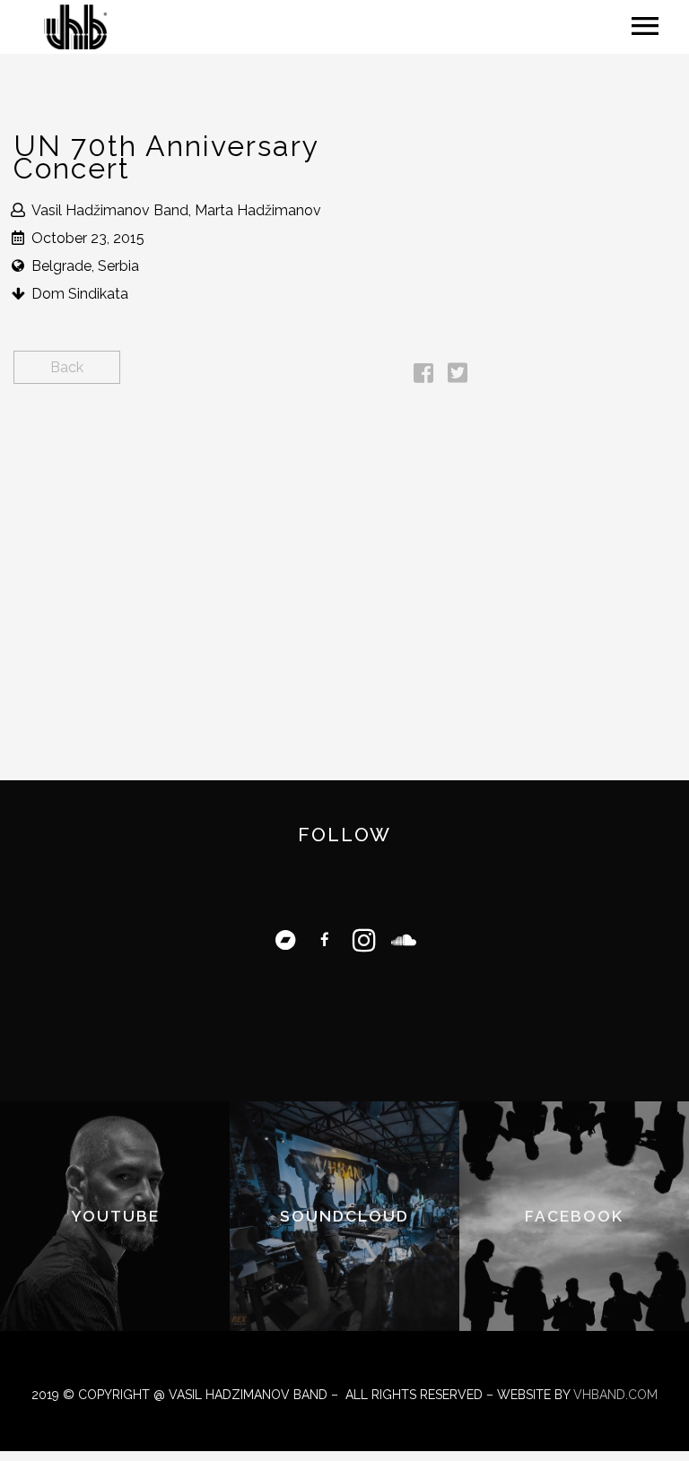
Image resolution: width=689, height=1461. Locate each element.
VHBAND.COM (615, 1394)
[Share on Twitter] (457, 376)
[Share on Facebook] (423, 376)
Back (66, 367)
